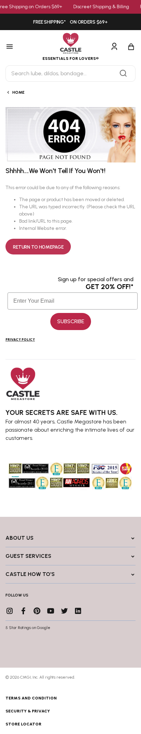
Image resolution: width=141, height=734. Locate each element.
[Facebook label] (23, 611)
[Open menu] (18, 46)
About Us (19, 538)
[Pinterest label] (37, 611)
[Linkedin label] (78, 611)
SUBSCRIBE (70, 321)
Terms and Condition (31, 698)
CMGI (25, 677)
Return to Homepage (38, 247)
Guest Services (28, 556)
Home (18, 92)
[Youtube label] (51, 611)
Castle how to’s (30, 574)
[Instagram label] (9, 611)
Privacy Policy (20, 339)
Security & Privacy (27, 711)
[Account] (114, 46)
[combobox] (70, 73)
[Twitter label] (64, 611)
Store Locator (23, 724)
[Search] (123, 73)
